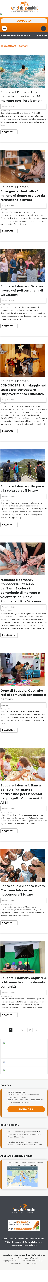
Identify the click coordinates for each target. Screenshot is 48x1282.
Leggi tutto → (8, 132)
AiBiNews (5, 705)
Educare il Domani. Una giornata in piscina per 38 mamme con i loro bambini (21, 96)
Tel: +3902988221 (24, 1165)
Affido (7, 1242)
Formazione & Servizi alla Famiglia (27, 1242)
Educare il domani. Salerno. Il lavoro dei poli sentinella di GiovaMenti (23, 290)
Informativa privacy (22, 1255)
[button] (4, 28)
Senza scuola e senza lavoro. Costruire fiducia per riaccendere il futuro (23, 890)
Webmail (34, 1258)
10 (30, 1030)
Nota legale (23, 1258)
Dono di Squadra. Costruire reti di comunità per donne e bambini (23, 695)
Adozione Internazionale (13, 1239)
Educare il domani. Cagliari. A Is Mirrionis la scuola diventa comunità (23, 982)
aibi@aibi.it (34, 1165)
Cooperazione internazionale (24, 1245)
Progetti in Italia (8, 107)
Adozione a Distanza (35, 1239)
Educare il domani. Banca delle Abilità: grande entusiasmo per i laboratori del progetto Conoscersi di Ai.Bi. (21, 794)
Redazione (7, 1255)
